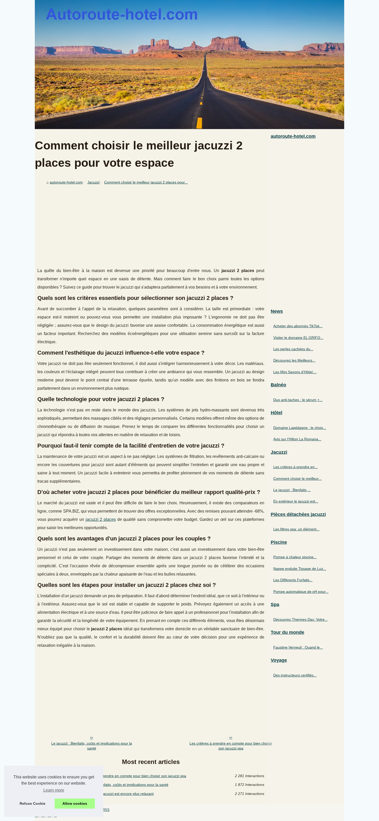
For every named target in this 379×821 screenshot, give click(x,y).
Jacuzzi (93, 182)
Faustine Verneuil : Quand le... (298, 647)
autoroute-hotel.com (66, 182)
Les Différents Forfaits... (292, 580)
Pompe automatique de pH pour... (300, 591)
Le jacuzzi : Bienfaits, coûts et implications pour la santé (91, 745)
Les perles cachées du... (293, 349)
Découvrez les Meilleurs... (294, 360)
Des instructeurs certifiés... (295, 675)
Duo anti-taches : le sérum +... (298, 400)
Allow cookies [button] (74, 803)
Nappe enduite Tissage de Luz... (299, 569)
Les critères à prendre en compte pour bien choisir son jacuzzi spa (231, 745)
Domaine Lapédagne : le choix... (299, 428)
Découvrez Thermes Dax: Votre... (300, 619)
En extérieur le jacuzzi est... (295, 501)
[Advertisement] (151, 225)
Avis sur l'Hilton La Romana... (297, 439)
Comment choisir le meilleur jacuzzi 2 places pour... (146, 182)
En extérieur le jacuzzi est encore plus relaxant (116, 793)
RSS (106, 810)
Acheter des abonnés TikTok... (298, 326)
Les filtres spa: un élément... (296, 529)
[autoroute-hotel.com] (189, 64)
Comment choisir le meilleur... (297, 478)
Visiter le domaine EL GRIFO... (298, 338)
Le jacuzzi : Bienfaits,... (292, 490)
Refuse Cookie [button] (32, 803)
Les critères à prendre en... (295, 467)
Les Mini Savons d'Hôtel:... (295, 372)
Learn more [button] (53, 790)
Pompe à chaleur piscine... (295, 557)
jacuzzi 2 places (101, 519)
